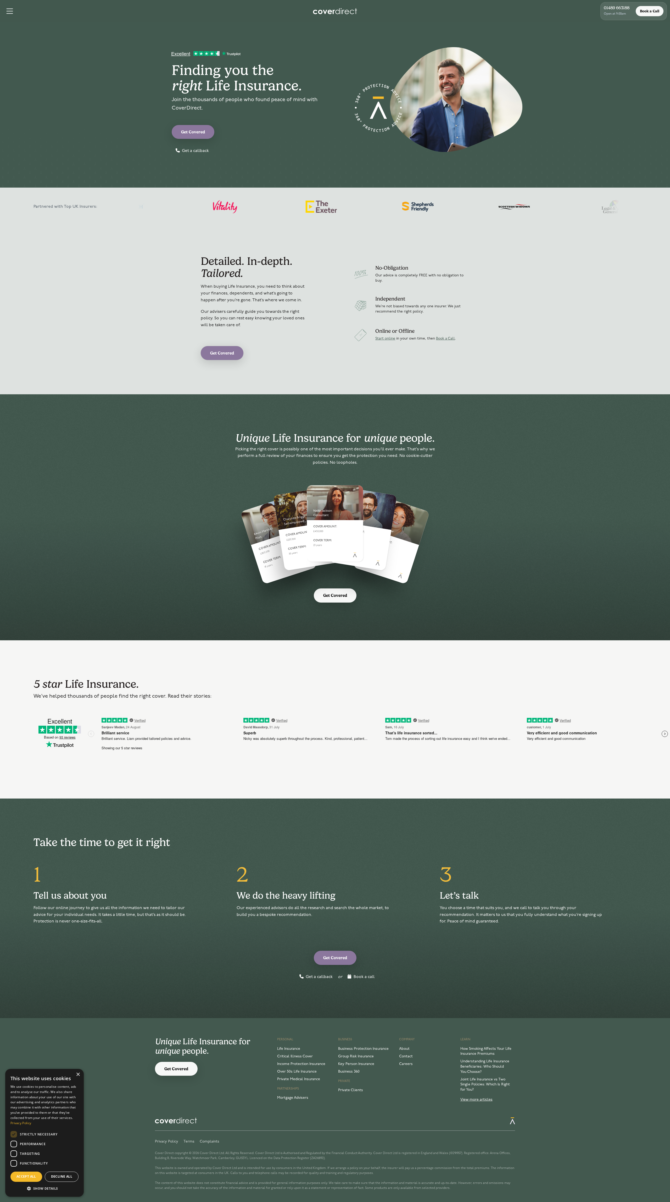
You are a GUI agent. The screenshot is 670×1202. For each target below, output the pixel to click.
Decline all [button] (61, 1176)
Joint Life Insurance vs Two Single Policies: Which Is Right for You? (485, 1085)
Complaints (209, 1142)
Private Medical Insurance (298, 1079)
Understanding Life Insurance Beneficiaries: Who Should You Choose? (484, 1066)
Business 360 (349, 1072)
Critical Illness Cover (295, 1056)
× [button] (78, 1075)
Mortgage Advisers (292, 1098)
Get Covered (193, 131)
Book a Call (649, 11)
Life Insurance (288, 1049)
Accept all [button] (26, 1176)
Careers (406, 1064)
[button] (44, 1188)
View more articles (476, 1100)
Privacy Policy (166, 1142)
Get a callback (195, 151)
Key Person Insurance (356, 1064)
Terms (188, 1142)
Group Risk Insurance (356, 1056)
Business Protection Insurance (363, 1049)
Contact (406, 1056)
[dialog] (44, 1133)
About (404, 1049)
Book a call (364, 977)
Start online (385, 339)
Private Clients (350, 1090)
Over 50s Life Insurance (297, 1072)
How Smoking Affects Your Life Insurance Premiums (485, 1051)
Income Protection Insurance (301, 1064)
